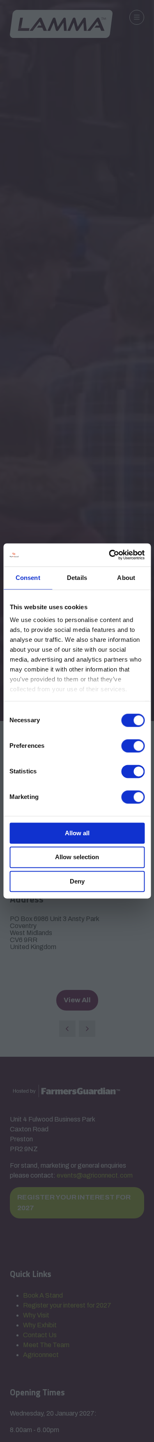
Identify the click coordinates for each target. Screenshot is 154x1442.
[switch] (133, 745)
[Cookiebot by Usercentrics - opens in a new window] (110, 554)
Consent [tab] (28, 577)
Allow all (77, 832)
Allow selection (77, 857)
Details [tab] (77, 577)
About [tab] (126, 577)
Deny (77, 881)
